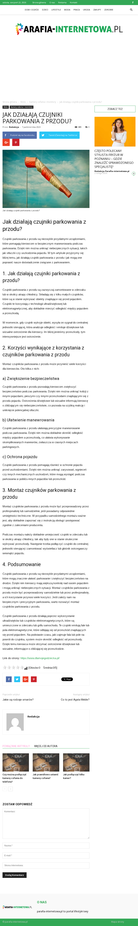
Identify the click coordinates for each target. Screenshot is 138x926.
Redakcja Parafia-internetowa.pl (112, 171)
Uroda (86, 9)
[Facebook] (132, 2)
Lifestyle (56, 9)
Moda (67, 9)
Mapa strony (117, 921)
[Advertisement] (69, 70)
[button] (131, 9)
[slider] (13, 667)
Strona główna (39, 2)
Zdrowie (108, 9)
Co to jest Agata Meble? (75, 699)
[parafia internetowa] (69, 29)
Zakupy (97, 9)
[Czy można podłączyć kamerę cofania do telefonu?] (16, 762)
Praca (76, 9)
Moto (6, 107)
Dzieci (45, 9)
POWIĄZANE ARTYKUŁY (16, 746)
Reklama (62, 2)
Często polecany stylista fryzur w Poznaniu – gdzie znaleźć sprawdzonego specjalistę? (114, 159)
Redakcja (14, 127)
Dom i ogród (32, 9)
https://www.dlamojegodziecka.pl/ (39, 658)
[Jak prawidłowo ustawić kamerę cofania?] (46, 762)
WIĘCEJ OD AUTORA (46, 746)
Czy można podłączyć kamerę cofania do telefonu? (14, 778)
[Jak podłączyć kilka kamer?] (76, 762)
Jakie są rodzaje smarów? (18, 699)
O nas (52, 2)
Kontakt (73, 2)
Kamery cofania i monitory (21, 107)
